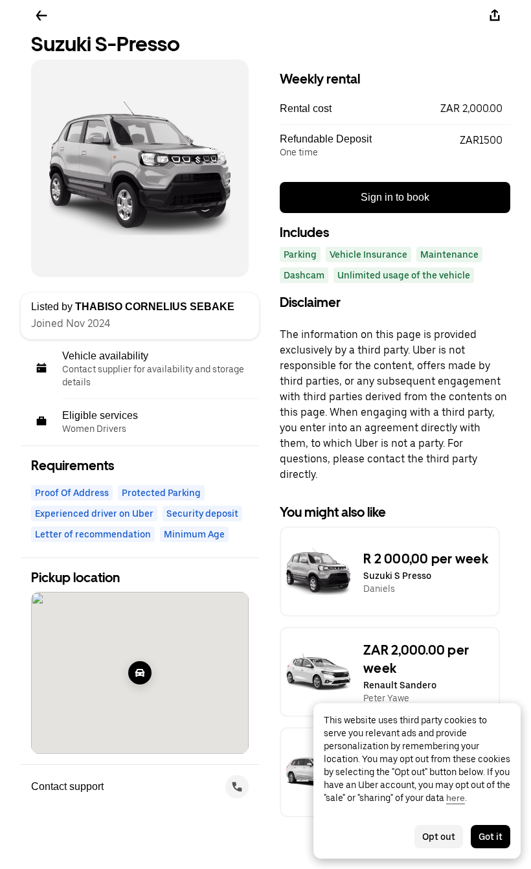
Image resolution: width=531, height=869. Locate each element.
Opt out (438, 836)
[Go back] (41, 15)
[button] (395, 108)
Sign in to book (395, 197)
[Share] (494, 15)
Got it (491, 836)
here (455, 798)
